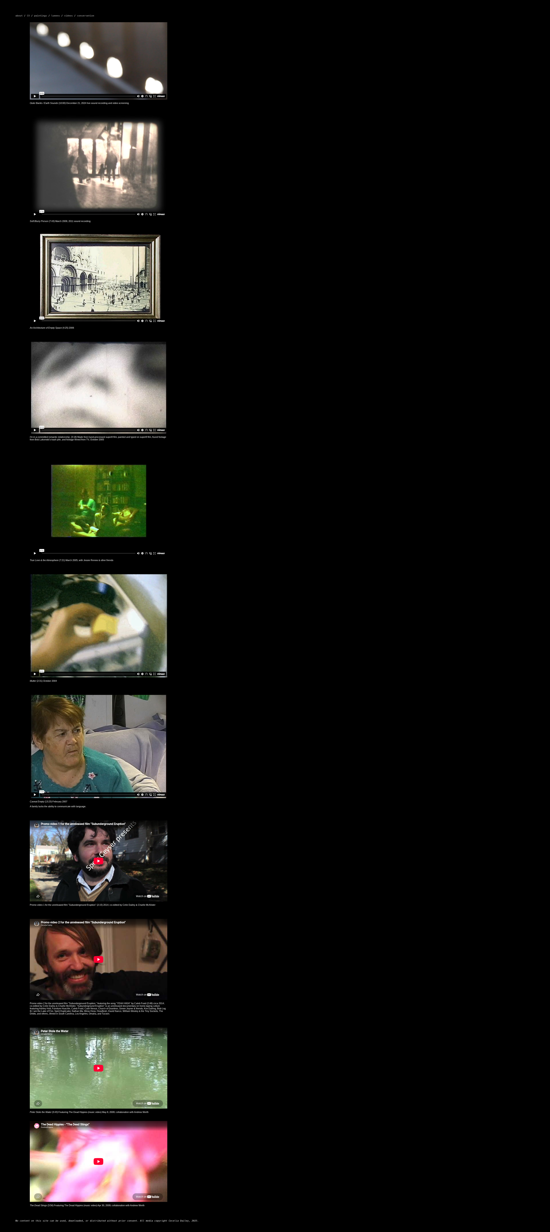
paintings (40, 15)
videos (68, 15)
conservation (85, 15)
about (19, 15)
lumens (55, 15)
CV (28, 15)
